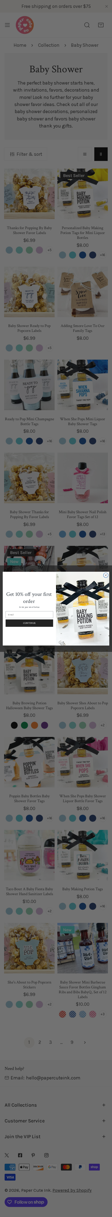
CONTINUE (29, 622)
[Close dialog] (105, 575)
